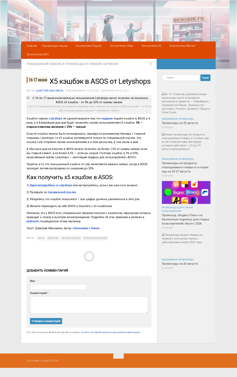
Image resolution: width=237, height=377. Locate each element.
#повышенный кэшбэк (95, 238)
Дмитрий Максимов (49, 90)
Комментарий (39, 293)
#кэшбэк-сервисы (71, 238)
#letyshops (53, 238)
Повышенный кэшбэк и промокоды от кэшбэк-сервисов (72, 64)
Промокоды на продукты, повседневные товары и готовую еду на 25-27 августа (185, 167)
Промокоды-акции (54, 45)
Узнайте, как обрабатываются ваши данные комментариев (110, 332)
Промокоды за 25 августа (180, 123)
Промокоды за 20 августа (180, 263)
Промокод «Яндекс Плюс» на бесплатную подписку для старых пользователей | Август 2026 (185, 219)
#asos (41, 238)
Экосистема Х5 (151, 45)
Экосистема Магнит (182, 45)
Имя (32, 281)
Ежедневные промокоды (178, 119)
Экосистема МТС (37, 54)
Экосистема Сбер (121, 45)
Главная (31, 45)
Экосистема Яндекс (88, 45)
